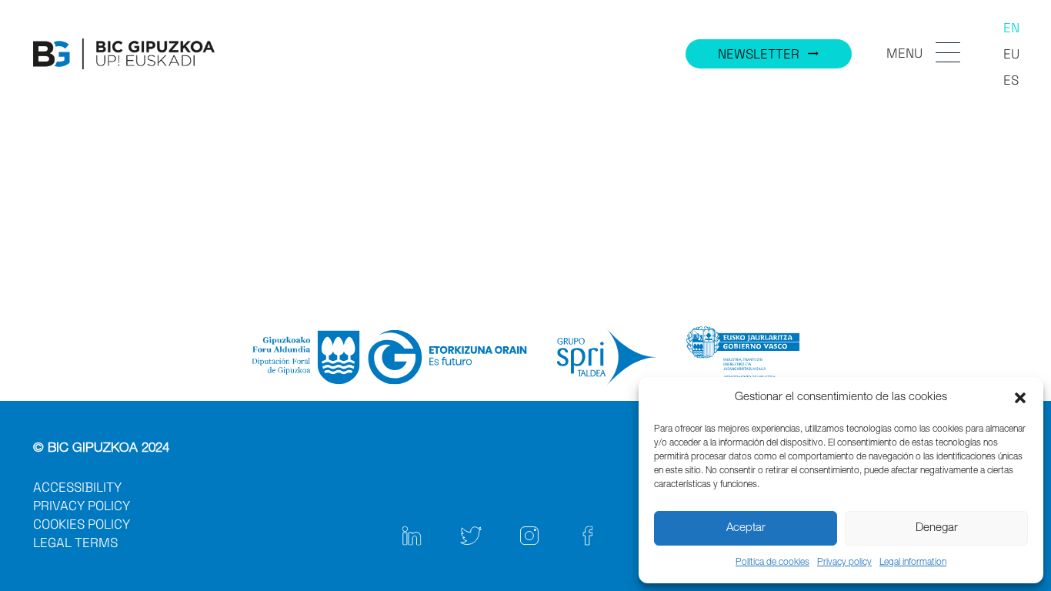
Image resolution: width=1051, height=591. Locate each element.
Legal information (912, 562)
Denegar (937, 528)
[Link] (124, 53)
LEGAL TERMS (75, 542)
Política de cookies (772, 562)
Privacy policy (844, 562)
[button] (1020, 398)
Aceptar (746, 528)
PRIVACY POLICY (81, 505)
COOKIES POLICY (81, 524)
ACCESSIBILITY (77, 487)
